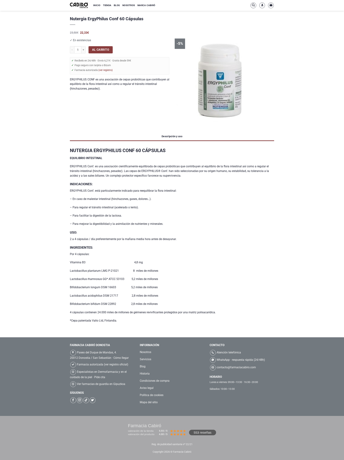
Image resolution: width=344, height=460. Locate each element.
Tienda (107, 5)
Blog (117, 5)
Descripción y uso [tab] (172, 136)
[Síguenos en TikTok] (86, 400)
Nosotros (128, 5)
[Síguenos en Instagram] (80, 400)
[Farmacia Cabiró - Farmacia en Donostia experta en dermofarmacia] (79, 5)
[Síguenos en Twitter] (92, 400)
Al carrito (100, 49)
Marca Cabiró (146, 5)
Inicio (97, 5)
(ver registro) (105, 70)
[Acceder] (262, 5)
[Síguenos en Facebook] (73, 400)
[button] (253, 5)
